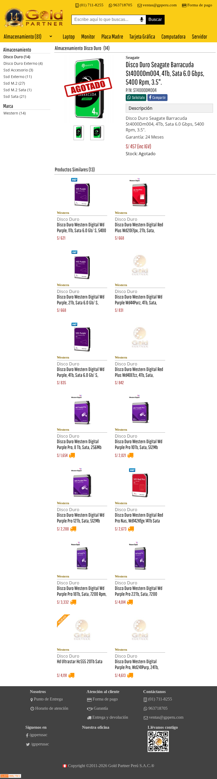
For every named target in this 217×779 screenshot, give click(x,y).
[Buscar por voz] (141, 19)
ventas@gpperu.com (160, 5)
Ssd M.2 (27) (14, 83)
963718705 (122, 5)
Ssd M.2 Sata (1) (17, 89)
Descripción (140, 108)
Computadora (173, 36)
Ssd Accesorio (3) (18, 69)
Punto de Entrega (48, 699)
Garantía (101, 708)
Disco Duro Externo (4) (23, 63)
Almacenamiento (69, 48)
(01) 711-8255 (91, 5)
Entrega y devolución (110, 717)
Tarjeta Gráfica (142, 36)
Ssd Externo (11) (17, 76)
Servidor (199, 36)
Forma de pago (199, 5)
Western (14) (14, 113)
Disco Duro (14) (16, 56)
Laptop (69, 36)
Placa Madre (112, 36)
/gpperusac (38, 734)
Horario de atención (51, 708)
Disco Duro (92, 48)
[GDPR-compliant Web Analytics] (10, 776)
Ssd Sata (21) (14, 96)
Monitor (88, 36)
